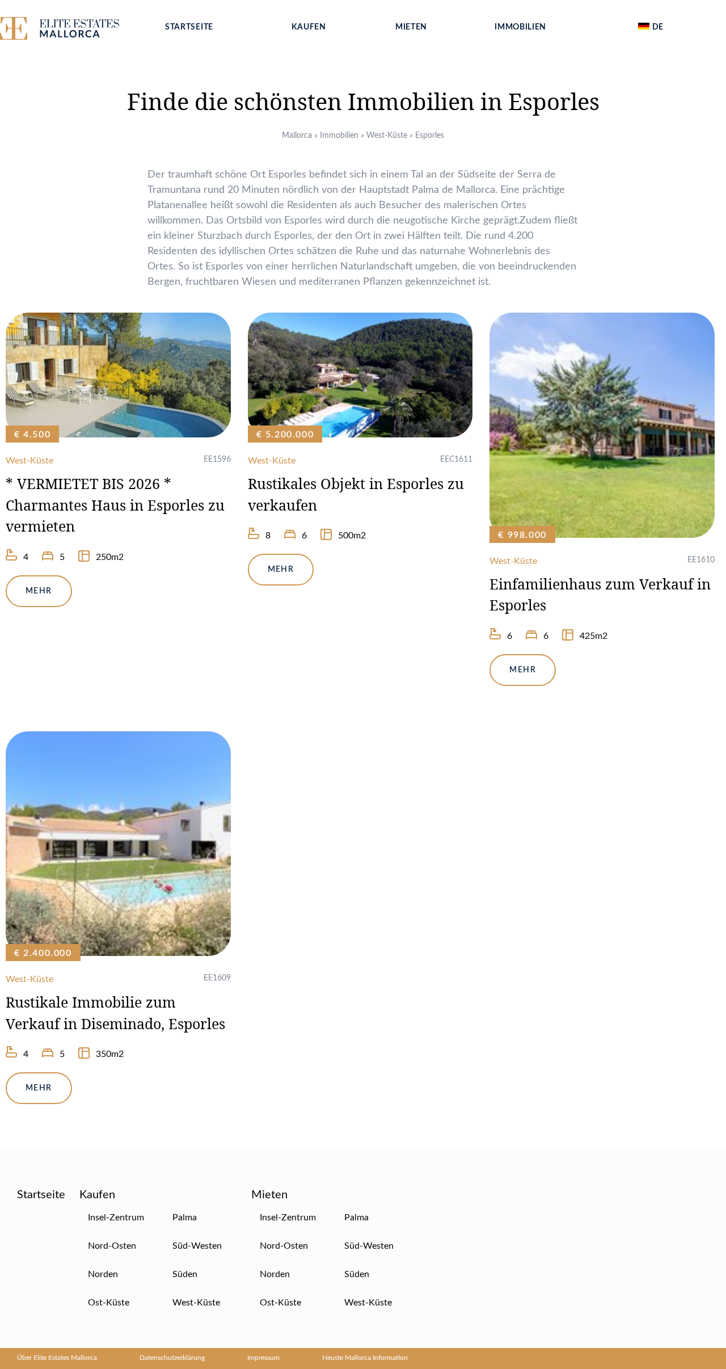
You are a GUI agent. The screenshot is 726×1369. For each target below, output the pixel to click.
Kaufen (309, 27)
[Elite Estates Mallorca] (72, 31)
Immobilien (520, 27)
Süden (184, 1274)
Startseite (189, 27)
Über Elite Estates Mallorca (57, 1357)
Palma (184, 1217)
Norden (103, 1274)
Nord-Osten (112, 1245)
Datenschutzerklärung (172, 1357)
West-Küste (386, 136)
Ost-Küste (108, 1302)
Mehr (39, 591)
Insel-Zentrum (116, 1217)
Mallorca (297, 136)
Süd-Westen (197, 1245)
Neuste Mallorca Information (365, 1357)
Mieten (411, 27)
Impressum (263, 1357)
